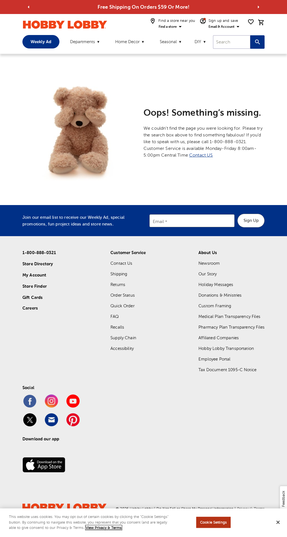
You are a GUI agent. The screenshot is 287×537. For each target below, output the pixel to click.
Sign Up (251, 220)
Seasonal (168, 41)
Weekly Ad (41, 41)
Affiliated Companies (218, 337)
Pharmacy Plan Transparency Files (231, 327)
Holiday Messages (215, 284)
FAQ (114, 316)
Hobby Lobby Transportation (226, 348)
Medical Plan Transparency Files (229, 316)
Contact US (201, 155)
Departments (82, 41)
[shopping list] (251, 22)
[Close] (278, 522)
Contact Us (121, 263)
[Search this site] (257, 42)
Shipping (118, 273)
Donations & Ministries (220, 295)
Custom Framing (214, 305)
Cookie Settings (213, 522)
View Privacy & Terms (104, 528)
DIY (198, 41)
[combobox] (231, 42)
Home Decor (127, 41)
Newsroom (209, 263)
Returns (117, 284)
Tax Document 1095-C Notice (227, 369)
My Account (34, 275)
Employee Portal (214, 359)
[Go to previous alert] (28, 7)
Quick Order (122, 305)
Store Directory (37, 263)
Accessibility (122, 348)
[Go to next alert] (258, 7)
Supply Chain (123, 337)
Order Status (122, 295)
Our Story (207, 273)
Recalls (117, 327)
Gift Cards (32, 297)
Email (158, 221)
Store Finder (34, 286)
